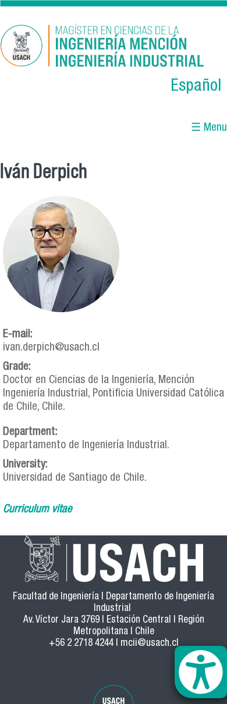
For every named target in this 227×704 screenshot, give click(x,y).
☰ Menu (209, 128)
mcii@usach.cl (149, 644)
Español (196, 86)
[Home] (113, 47)
